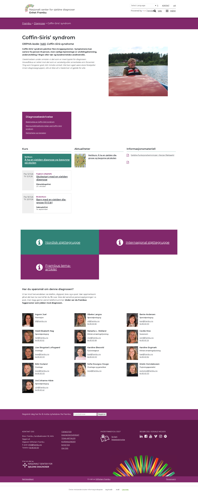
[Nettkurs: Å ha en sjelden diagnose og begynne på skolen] (80, 160)
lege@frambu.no (42, 354)
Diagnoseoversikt (70, 435)
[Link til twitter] (141, 437)
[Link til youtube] (150, 437)
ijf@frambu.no (41, 321)
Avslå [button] (117, 489)
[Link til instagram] (160, 437)
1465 (43, 43)
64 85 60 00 (144, 324)
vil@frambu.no (93, 321)
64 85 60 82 (144, 357)
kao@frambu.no (94, 354)
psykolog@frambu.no (148, 371)
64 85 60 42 (39, 390)
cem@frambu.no (147, 338)
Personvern (171, 479)
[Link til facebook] (145, 437)
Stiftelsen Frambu (103, 479)
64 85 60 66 (92, 324)
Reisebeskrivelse (118, 440)
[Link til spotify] (165, 437)
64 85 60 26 (144, 340)
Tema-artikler (68, 438)
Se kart (114, 437)
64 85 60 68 (92, 340)
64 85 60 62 (39, 340)
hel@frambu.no (41, 338)
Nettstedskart (28, 479)
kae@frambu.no (146, 354)
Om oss (64, 448)
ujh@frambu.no (41, 387)
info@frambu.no (35, 445)
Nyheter (65, 445)
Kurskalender (68, 442)
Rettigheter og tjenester (36, 133)
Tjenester (66, 432)
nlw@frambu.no (94, 338)
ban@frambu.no (146, 321)
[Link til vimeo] (155, 437)
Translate (150, 11)
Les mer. (125, 490)
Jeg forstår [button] (108, 489)
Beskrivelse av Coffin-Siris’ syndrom (40, 122)
